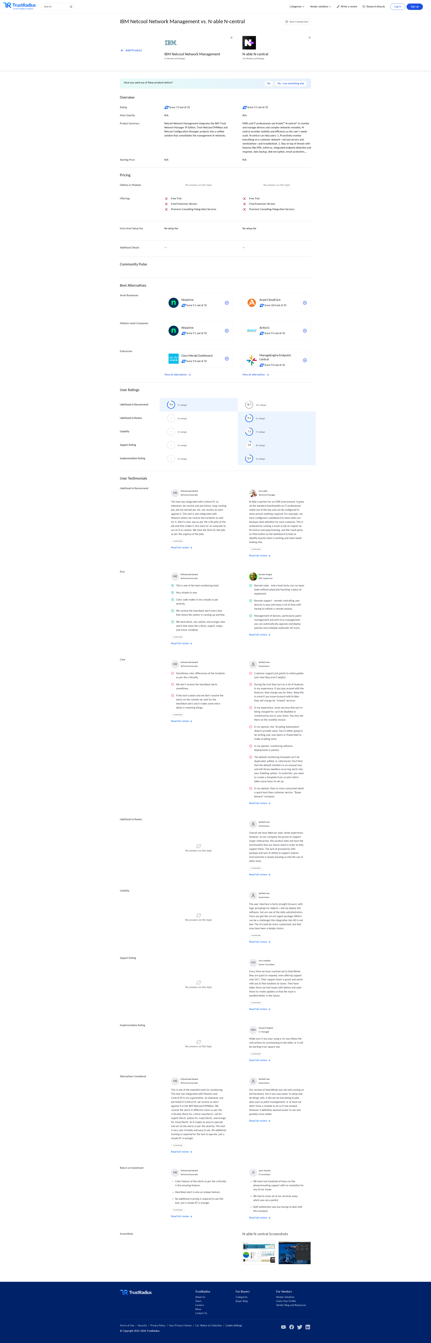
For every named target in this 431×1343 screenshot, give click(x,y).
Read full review (180, 547)
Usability (124, 431)
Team (198, 1301)
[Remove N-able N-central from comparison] (309, 37)
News (198, 1309)
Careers (199, 1305)
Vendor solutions (319, 6)
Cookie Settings (233, 1325)
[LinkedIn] (307, 1327)
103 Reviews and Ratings (253, 59)
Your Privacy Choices (180, 1325)
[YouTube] (283, 1327)
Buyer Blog (242, 1301)
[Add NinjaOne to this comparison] (227, 303)
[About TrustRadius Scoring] (166, 107)
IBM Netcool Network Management (192, 54)
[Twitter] (299, 1327)
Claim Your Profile (286, 1301)
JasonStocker (265, 1171)
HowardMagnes (266, 1028)
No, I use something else (291, 83)
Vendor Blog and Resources (291, 1305)
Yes (269, 83)
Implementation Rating (132, 458)
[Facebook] (291, 1327)
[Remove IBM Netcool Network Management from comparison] (231, 37)
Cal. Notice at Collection (208, 1325)
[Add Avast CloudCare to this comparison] (305, 303)
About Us (200, 1297)
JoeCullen (263, 491)
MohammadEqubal (189, 491)
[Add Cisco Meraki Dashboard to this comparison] (227, 359)
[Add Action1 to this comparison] (305, 331)
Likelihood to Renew (131, 418)
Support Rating (128, 445)
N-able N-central (255, 54)
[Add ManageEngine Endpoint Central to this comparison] (305, 360)
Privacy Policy (157, 1325)
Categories (296, 6)
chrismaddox (265, 961)
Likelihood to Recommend (134, 404)
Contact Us (201, 1313)
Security (142, 1325)
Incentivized (177, 541)
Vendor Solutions (285, 1297)
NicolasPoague (265, 574)
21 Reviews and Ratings (174, 59)
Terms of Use (127, 1325)
